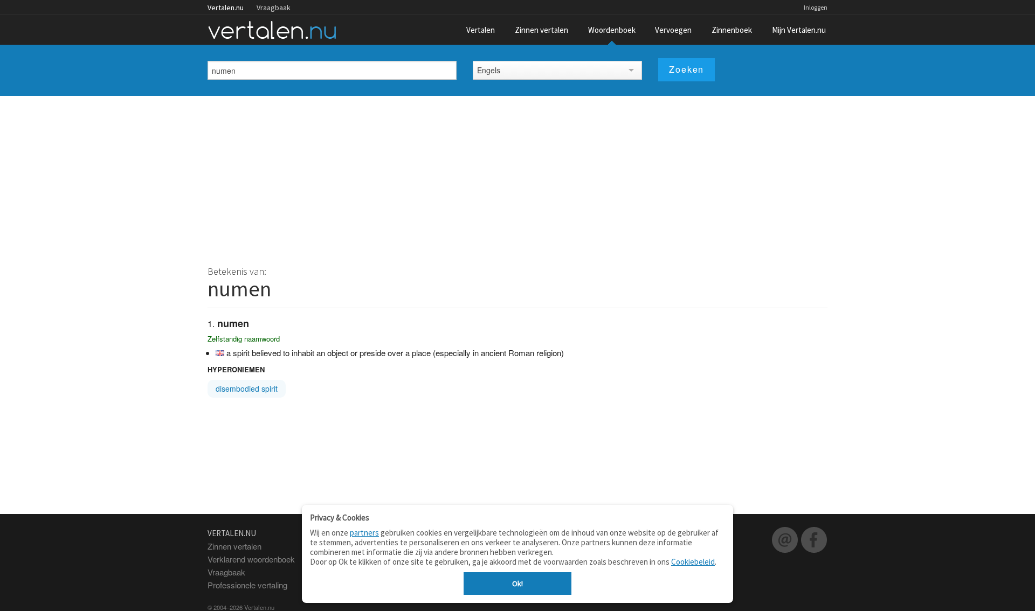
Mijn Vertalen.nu (799, 30)
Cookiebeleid (693, 562)
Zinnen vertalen (541, 30)
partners (364, 532)
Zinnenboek (732, 30)
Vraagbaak (274, 7)
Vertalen (480, 30)
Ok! (517, 583)
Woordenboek (612, 30)
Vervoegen (673, 30)
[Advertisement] (517, 176)
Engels (488, 70)
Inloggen (815, 7)
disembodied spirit (247, 388)
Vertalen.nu (226, 7)
